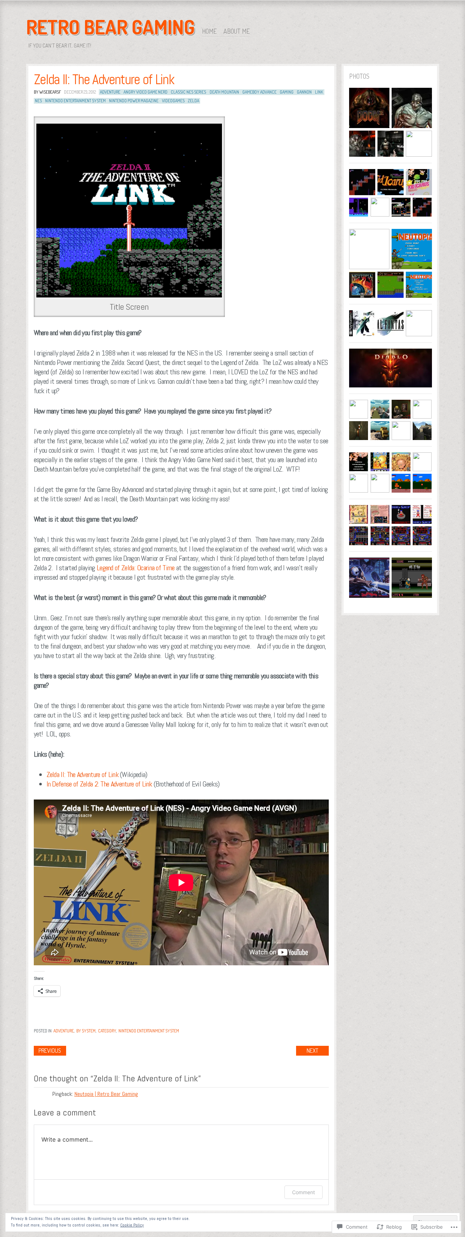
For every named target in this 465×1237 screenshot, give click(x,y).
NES (38, 100)
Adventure (110, 92)
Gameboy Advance (259, 92)
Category (107, 1030)
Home (209, 31)
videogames (173, 100)
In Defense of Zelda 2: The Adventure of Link (99, 784)
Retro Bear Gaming (110, 27)
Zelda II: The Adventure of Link (104, 79)
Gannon (304, 92)
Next (312, 1050)
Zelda (193, 100)
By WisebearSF (47, 92)
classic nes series (188, 92)
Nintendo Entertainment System (148, 1030)
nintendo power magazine (133, 100)
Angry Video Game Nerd (145, 92)
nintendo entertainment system (75, 100)
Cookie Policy (132, 1225)
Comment (303, 1192)
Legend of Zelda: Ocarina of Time (136, 567)
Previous (50, 1050)
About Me (236, 31)
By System (86, 1030)
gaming (287, 92)
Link (319, 92)
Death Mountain (224, 92)
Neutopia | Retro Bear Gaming (106, 1094)
